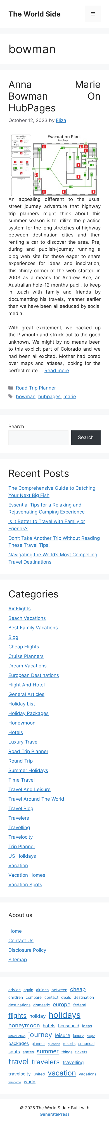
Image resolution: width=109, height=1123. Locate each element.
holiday (37, 1016)
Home (15, 931)
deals (66, 997)
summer (48, 1051)
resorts (69, 1043)
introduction (16, 1036)
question (54, 1044)
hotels (49, 1025)
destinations (19, 1005)
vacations (87, 1074)
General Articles (26, 694)
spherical (86, 1043)
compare (34, 997)
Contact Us (21, 940)
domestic (41, 1005)
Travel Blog (20, 808)
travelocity (19, 1074)
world (29, 1081)
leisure (62, 1035)
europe (61, 1004)
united (39, 1074)
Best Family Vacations (33, 627)
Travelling (19, 827)
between (59, 990)
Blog (13, 637)
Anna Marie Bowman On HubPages (54, 96)
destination (84, 997)
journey (40, 1034)
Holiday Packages (28, 713)
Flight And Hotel (26, 685)
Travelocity (20, 837)
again (28, 990)
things (66, 1052)
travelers (46, 1062)
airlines (42, 990)
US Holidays (22, 856)
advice (14, 990)
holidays (64, 1015)
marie (69, 396)
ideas (87, 1026)
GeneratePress (55, 1114)
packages (18, 1043)
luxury (78, 1035)
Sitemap (17, 959)
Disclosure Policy (27, 950)
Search (16, 426)
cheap (78, 989)
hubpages (49, 396)
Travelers (18, 818)
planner (38, 1043)
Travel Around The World (36, 799)
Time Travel (21, 780)
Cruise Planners (26, 656)
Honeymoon (21, 723)
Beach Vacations (27, 618)
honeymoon (24, 1025)
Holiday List (21, 704)
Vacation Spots (25, 884)
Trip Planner (21, 846)
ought (91, 1036)
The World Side (34, 14)
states (28, 1052)
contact (51, 997)
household (68, 1025)
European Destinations (33, 675)
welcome (14, 1082)
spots (14, 1051)
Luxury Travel (23, 742)
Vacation (18, 865)
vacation (62, 1072)
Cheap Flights (23, 647)
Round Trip (20, 761)
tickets (81, 1052)
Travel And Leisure (29, 789)
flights (17, 1015)
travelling (73, 1062)
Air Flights (19, 608)
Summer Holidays (28, 770)
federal (79, 1005)
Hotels (15, 732)
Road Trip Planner (36, 388)
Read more (56, 370)
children (15, 997)
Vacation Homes (26, 875)
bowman (25, 396)
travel (18, 1061)
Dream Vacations (27, 666)
